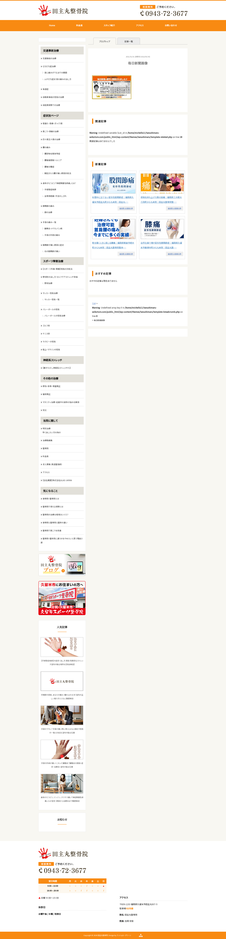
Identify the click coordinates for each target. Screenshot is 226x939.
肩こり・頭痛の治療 (51, 131)
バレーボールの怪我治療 (54, 315)
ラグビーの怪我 (49, 341)
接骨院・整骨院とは (51, 498)
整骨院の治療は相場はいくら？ (55, 514)
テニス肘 (46, 333)
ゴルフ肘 (46, 325)
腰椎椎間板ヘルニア (53, 160)
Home (52, 25)
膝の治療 (48, 212)
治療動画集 (47, 440)
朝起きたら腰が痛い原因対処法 (57, 173)
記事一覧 (129, 41)
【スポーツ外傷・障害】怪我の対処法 (57, 269)
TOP (94, 303)
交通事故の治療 (49, 58)
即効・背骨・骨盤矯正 (51, 386)
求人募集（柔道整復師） (52, 464)
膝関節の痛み (49, 206)
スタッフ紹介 (109, 25)
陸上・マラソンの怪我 (51, 349)
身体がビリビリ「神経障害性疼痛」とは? (59, 183)
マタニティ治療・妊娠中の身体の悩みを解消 (61, 402)
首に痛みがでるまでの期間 (55, 72)
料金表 (79, 25)
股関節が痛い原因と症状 (53, 245)
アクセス (140, 25)
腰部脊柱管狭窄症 (52, 153)
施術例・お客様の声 (126, 208)
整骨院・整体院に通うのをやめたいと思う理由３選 (62, 540)
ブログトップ (104, 41)
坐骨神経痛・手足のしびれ (55, 196)
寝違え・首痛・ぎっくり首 (53, 123)
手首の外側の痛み (52, 235)
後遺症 (46, 89)
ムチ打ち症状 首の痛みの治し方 (57, 79)
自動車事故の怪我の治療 (53, 97)
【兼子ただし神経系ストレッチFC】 (57, 367)
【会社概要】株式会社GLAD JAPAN (57, 480)
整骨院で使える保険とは (53, 506)
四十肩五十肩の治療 (51, 139)
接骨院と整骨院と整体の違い (55, 522)
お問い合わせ (171, 25)
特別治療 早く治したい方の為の (51, 430)
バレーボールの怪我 (51, 309)
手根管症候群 (50, 189)
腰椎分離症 (49, 166)
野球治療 (48, 283)
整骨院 (46, 448)
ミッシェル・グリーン (124, 935)
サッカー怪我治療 (50, 293)
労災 (45, 410)
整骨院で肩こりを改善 (52, 530)
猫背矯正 (46, 394)
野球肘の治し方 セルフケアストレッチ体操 (60, 276)
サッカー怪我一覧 (52, 299)
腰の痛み (46, 147)
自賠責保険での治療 (51, 105)
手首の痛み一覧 (49, 222)
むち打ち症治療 (49, 66)
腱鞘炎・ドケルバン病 (53, 228)
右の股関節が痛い (52, 251)
